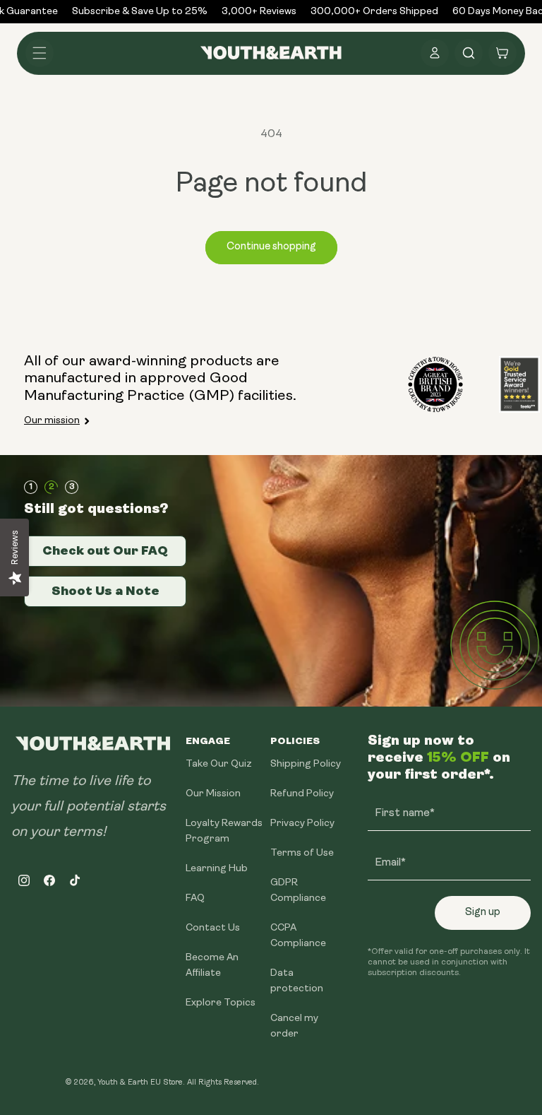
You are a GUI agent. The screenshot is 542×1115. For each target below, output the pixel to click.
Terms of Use (302, 853)
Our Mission (213, 794)
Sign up (482, 912)
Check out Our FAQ (105, 550)
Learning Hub (217, 868)
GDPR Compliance (298, 891)
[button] (39, 53)
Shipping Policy (305, 764)
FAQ (195, 898)
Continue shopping (271, 247)
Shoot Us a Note (105, 591)
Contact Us (213, 928)
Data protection (296, 981)
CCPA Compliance (298, 936)
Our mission (52, 420)
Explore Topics (220, 1003)
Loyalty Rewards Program (224, 831)
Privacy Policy (302, 823)
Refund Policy (302, 794)
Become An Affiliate (212, 965)
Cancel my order (294, 1026)
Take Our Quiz (219, 764)
